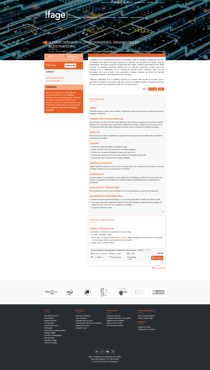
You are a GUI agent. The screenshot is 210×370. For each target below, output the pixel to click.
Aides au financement (114, 323)
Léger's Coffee (121, 237)
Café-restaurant (81, 318)
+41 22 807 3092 (54, 81)
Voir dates (70, 65)
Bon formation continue (115, 325)
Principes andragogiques (53, 335)
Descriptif (152, 89)
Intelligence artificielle (107, 51)
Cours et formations (76, 17)
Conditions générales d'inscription (118, 318)
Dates (161, 89)
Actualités (127, 2)
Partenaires (48, 328)
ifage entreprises (137, 17)
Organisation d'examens (146, 329)
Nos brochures (49, 338)
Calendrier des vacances (84, 321)
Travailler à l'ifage (50, 340)
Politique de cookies (82, 325)
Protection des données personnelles (88, 323)
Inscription (158, 258)
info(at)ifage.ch (113, 362)
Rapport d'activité (50, 321)
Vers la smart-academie (146, 316)
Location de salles (144, 327)
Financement (123, 17)
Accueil (51, 51)
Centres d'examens (51, 325)
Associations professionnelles (55, 330)
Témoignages (49, 323)
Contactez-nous (81, 328)
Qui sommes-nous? (51, 316)
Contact (150, 2)
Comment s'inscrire (114, 316)
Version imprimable (160, 268)
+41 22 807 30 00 (99, 362)
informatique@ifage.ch (56, 78)
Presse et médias (50, 343)
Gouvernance (49, 318)
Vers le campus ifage (145, 318)
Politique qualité (49, 333)
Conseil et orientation (107, 17)
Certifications (92, 17)
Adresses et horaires (82, 316)
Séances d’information (111, 2)
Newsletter (139, 2)
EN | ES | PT (160, 2)
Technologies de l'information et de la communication (76, 51)
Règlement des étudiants (115, 321)
